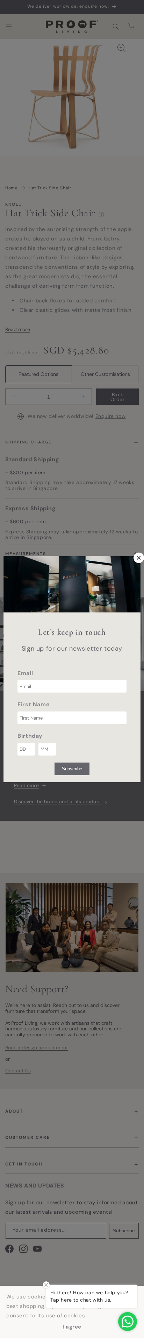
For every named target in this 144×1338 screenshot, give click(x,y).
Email (25, 673)
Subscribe (72, 768)
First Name (33, 704)
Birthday (30, 736)
